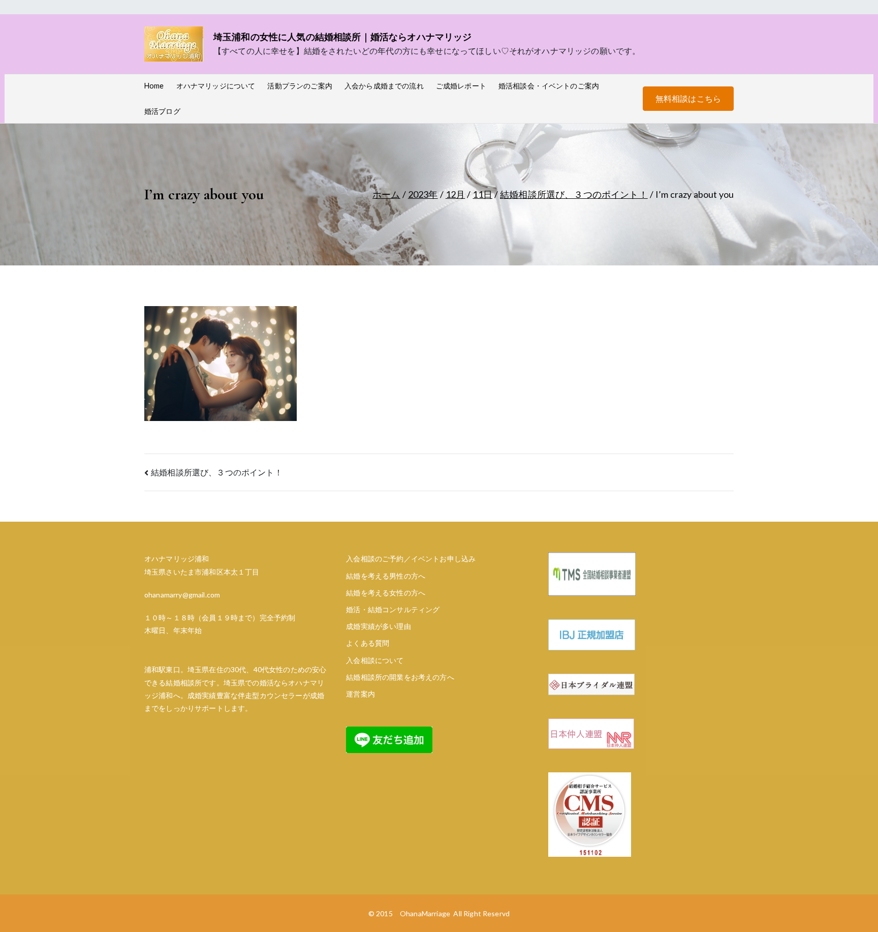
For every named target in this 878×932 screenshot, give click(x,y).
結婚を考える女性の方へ (385, 592)
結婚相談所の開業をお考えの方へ (400, 677)
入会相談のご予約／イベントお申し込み (411, 558)
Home (154, 85)
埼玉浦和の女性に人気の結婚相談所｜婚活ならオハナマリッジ (342, 36)
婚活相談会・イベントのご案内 (548, 85)
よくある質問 (367, 643)
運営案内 (360, 693)
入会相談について (374, 660)
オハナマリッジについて (216, 85)
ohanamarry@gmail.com (182, 594)
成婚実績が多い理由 (378, 626)
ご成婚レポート (461, 85)
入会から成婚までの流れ (384, 85)
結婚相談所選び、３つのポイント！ (217, 472)
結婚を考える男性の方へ (385, 576)
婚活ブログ (162, 111)
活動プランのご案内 (299, 85)
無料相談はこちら (688, 98)
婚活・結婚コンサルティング (393, 609)
